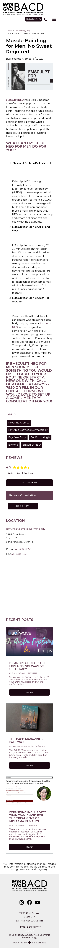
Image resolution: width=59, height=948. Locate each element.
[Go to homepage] (29, 9)
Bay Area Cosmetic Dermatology (28, 429)
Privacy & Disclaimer (29, 927)
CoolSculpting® (40, 437)
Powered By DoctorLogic (29, 942)
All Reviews (29, 482)
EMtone (13, 444)
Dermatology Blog (22, 31)
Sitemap (29, 931)
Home (9, 31)
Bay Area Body (17, 437)
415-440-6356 (19, 554)
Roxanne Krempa (18, 422)
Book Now (22, 506)
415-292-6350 (23, 549)
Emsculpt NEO (32, 444)
